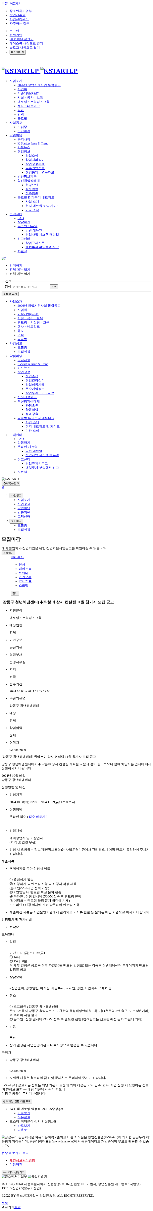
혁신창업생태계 (29, 180)
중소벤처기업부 (21, 11)
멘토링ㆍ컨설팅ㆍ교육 (33, 101)
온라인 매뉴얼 (27, 226)
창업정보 (24, 151)
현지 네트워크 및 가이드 (43, 205)
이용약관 (16, 1164)
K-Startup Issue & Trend (33, 143)
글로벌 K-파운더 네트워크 (36, 197)
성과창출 (32, 193)
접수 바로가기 (39, 816)
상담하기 (24, 222)
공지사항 (24, 139)
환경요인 (32, 185)
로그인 (14, 30)
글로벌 (22, 118)
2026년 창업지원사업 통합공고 (39, 85)
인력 (21, 114)
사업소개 (16, 301)
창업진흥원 (18, 15)
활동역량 (32, 189)
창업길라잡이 (35, 159)
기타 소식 (32, 210)
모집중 (22, 127)
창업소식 (32, 155)
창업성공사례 (35, 164)
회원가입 (16, 35)
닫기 (15, 593)
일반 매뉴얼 (34, 230)
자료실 (22, 251)
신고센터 (24, 238)
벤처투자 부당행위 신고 (42, 247)
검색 (8, 286)
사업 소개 (32, 201)
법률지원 (24, 512)
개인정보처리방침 (22, 1160)
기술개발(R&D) (28, 93)
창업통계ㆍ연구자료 (40, 172)
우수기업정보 (35, 168)
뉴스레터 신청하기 (14, 1172)
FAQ (21, 218)
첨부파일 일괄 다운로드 (17, 1101)
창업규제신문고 (37, 243)
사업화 (22, 89)
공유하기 (8, 552)
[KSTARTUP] (40, 70)
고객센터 (16, 434)
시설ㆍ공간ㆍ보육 (30, 97)
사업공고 (16, 343)
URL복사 (17, 557)
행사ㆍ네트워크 (29, 106)
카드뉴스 (24, 147)
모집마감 (24, 131)
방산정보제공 (27, 176)
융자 (21, 110)
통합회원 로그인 (21, 39)
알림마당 (16, 356)
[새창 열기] (4, 258)
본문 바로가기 (12, 3)
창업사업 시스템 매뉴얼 (42, 234)
